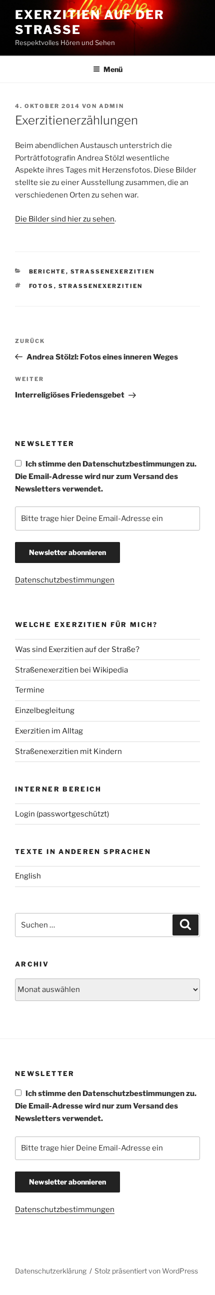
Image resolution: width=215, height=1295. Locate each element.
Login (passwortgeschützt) (62, 814)
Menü (113, 69)
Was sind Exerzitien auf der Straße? (77, 649)
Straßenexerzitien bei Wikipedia (71, 670)
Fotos (41, 286)
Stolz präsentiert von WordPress (146, 1270)
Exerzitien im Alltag (49, 731)
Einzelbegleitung (44, 710)
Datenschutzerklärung (50, 1270)
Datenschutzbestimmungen (64, 580)
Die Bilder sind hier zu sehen (64, 219)
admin (111, 106)
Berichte (47, 271)
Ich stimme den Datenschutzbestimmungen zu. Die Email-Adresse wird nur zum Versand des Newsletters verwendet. (105, 477)
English (28, 876)
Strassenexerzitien (112, 271)
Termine (29, 690)
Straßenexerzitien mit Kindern (68, 751)
